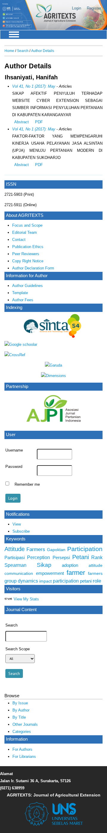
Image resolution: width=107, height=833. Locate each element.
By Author (20, 710)
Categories (21, 731)
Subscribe (21, 531)
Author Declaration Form (33, 268)
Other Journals (25, 724)
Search (23, 51)
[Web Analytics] (8, 599)
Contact (19, 239)
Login (76, 8)
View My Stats (26, 599)
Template (20, 293)
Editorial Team (24, 232)
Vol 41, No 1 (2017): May (33, 86)
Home (9, 51)
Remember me (27, 484)
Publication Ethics (27, 246)
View (16, 524)
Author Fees (22, 300)
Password (13, 467)
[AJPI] (53, 426)
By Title (19, 717)
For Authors (22, 749)
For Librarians (24, 756)
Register (94, 8)
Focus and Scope (27, 225)
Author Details (42, 51)
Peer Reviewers (25, 254)
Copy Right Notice (27, 261)
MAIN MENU (14, 34)
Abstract (21, 122)
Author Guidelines (27, 285)
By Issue (20, 703)
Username (14, 450)
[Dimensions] (53, 375)
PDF (39, 122)
